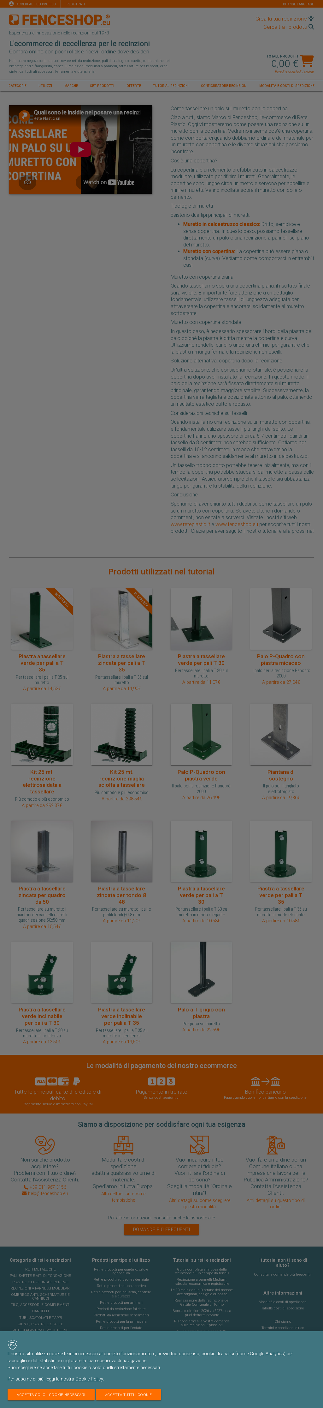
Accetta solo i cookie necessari (51, 1395)
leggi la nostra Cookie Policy (74, 1379)
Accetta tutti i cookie (128, 1395)
